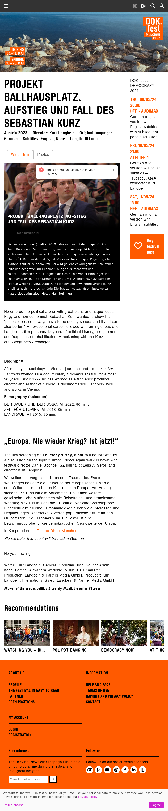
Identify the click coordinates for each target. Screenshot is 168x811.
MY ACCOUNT (19, 718)
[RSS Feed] (98, 770)
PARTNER (16, 696)
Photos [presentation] (43, 154)
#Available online (75, 589)
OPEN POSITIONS (22, 702)
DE (135, 6)
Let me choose (13, 805)
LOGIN (13, 729)
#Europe (95, 589)
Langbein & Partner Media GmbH (53, 575)
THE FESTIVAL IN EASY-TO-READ (34, 691)
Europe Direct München (57, 530)
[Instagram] (116, 770)
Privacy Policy (87, 797)
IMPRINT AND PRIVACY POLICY (109, 696)
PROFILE (15, 685)
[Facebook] (125, 770)
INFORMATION (97, 673)
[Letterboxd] (142, 772)
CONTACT (93, 702)
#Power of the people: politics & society (33, 589)
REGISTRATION (20, 735)
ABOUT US (16, 673)
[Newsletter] (89, 770)
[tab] (20, 154)
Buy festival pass (153, 247)
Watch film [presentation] (20, 154)
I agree (156, 805)
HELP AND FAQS (98, 685)
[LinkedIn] (134, 770)
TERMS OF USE (97, 691)
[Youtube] (107, 770)
